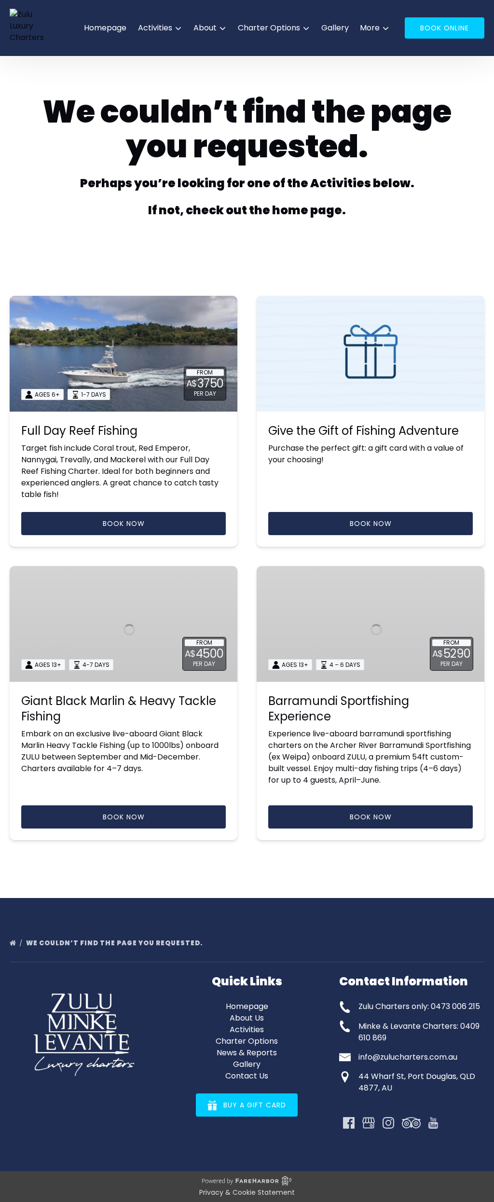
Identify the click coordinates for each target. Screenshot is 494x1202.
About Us (247, 1017)
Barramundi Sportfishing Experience (338, 708)
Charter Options (247, 1041)
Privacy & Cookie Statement (247, 1192)
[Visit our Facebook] (349, 1123)
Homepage (105, 27)
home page (307, 210)
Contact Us (246, 1075)
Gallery (335, 27)
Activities (247, 1029)
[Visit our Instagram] (388, 1123)
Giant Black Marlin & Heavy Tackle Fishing (118, 708)
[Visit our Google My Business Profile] (368, 1123)
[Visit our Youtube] (433, 1123)
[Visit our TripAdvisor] (411, 1123)
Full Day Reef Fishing (79, 431)
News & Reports (247, 1052)
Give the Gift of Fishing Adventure (363, 431)
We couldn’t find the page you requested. (115, 943)
